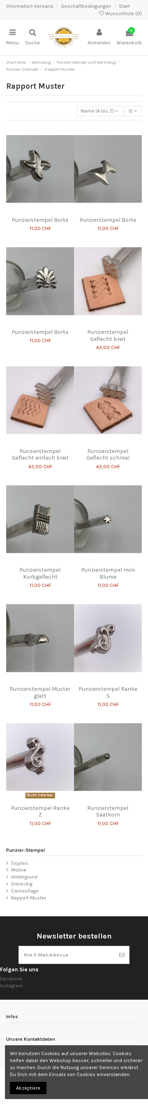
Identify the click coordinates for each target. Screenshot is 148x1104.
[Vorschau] (45, 210)
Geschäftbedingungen (86, 6)
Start (124, 6)
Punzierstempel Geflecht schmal (108, 454)
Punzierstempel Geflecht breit (108, 335)
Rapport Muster (28, 898)
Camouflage (25, 891)
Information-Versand (30, 6)
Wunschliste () (123, 13)
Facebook (11, 979)
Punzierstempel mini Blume (108, 573)
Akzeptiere (28, 1088)
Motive (18, 870)
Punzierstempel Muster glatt (40, 692)
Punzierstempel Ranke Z (40, 811)
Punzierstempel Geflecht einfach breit (40, 454)
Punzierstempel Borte (40, 219)
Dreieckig (21, 884)
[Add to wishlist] (35, 210)
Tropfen (19, 863)
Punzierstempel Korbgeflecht (40, 573)
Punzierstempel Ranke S (108, 692)
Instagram (11, 986)
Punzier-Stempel (25, 850)
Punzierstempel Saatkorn (108, 811)
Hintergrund (24, 877)
